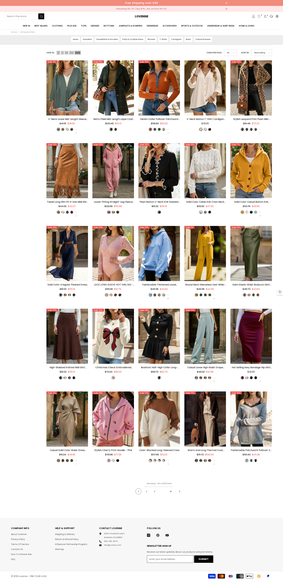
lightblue (196, 378)
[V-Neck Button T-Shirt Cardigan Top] (205, 87)
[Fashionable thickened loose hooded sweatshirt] (159, 253)
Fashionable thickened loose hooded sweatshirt (159, 284)
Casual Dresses (202, 39)
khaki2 (164, 295)
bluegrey (155, 129)
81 (171, 491)
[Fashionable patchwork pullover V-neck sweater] (251, 419)
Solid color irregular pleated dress (67, 284)
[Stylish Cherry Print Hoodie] (113, 419)
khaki (164, 129)
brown (63, 129)
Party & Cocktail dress (132, 39)
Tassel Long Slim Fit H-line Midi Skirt (67, 201)
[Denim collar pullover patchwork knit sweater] (159, 87)
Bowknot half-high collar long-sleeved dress (159, 367)
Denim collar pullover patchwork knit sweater (159, 119)
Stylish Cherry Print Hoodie (113, 450)
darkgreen (111, 129)
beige (67, 129)
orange (150, 129)
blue (247, 129)
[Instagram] (148, 535)
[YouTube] (167, 535)
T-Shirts (163, 39)
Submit (204, 559)
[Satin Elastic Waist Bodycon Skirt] (251, 253)
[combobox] (21, 16)
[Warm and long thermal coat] (205, 419)
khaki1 (159, 295)
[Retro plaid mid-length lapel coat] (113, 87)
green (58, 129)
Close (226, 3)
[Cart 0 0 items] (265, 16)
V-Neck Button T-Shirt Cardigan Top (205, 119)
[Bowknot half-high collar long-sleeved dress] (159, 336)
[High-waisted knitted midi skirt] (67, 336)
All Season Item (27, 32)
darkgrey (72, 129)
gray (72, 460)
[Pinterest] (157, 535)
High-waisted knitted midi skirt (67, 367)
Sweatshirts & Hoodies (107, 39)
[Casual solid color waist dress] (67, 419)
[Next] (179, 491)
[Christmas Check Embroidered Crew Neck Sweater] (113, 336)
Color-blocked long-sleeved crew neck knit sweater (159, 450)
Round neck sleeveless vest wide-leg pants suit (205, 284)
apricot (201, 129)
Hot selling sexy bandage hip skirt (251, 367)
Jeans (75, 39)
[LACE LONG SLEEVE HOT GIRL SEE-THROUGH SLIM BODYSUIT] (113, 253)
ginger (242, 212)
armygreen (244, 295)
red (115, 295)
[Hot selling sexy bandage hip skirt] (251, 336)
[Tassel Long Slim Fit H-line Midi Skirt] (67, 170)
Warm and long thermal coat (205, 450)
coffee (60, 378)
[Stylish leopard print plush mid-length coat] (251, 87)
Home (14, 32)
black (210, 129)
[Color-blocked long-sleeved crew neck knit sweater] (159, 419)
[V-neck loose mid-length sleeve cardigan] (67, 87)
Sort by (245, 52)
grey (115, 129)
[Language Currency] (277, 16)
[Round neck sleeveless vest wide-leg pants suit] (205, 253)
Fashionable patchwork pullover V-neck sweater (251, 450)
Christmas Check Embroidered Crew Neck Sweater (113, 367)
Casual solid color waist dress (67, 450)
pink (109, 212)
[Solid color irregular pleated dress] (67, 253)
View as (50, 52)
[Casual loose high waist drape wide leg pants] (205, 336)
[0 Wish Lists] (259, 16)
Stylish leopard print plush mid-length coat (251, 119)
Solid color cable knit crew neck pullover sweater (205, 201)
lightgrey (205, 460)
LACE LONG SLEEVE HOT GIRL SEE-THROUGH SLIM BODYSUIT (113, 284)
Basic (188, 39)
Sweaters (87, 39)
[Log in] (253, 16)
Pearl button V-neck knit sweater (159, 201)
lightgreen (210, 295)
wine (72, 212)
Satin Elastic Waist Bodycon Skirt (251, 284)
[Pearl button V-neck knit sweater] (159, 170)
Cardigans (176, 39)
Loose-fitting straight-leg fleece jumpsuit (113, 201)
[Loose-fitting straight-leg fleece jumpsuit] (113, 170)
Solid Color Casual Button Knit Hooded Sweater (251, 201)
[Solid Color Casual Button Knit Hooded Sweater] (251, 170)
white (205, 129)
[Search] (24, 16)
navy (60, 295)
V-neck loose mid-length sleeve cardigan (67, 119)
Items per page (214, 52)
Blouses (151, 39)
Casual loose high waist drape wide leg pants (205, 367)
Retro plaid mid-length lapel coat (113, 119)
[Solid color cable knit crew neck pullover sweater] (205, 170)
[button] (58, 53)
